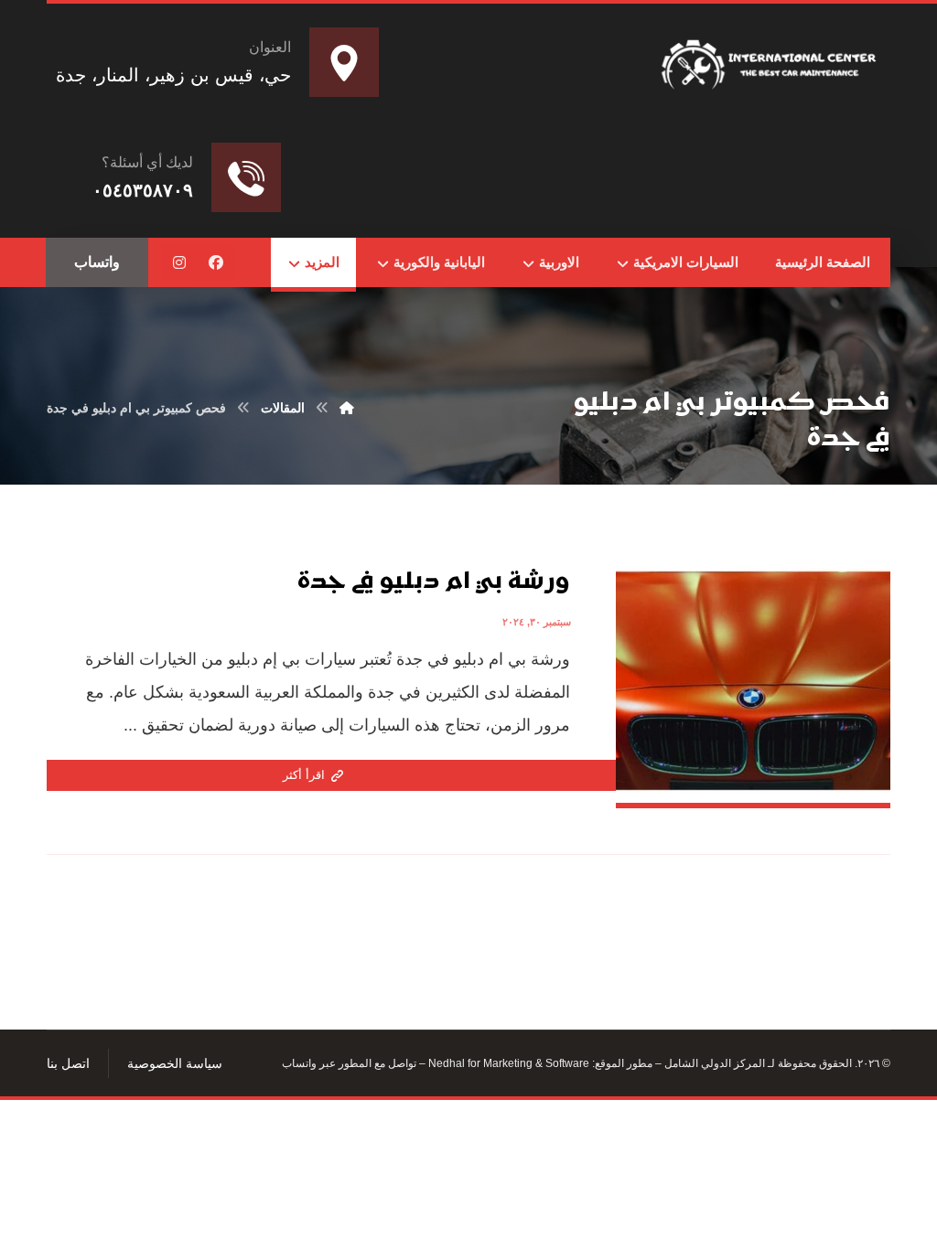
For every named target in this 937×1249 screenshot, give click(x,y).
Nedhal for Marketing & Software (507, 1063)
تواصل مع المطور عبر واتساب (349, 1063)
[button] (216, 262)
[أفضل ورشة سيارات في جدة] (771, 61)
